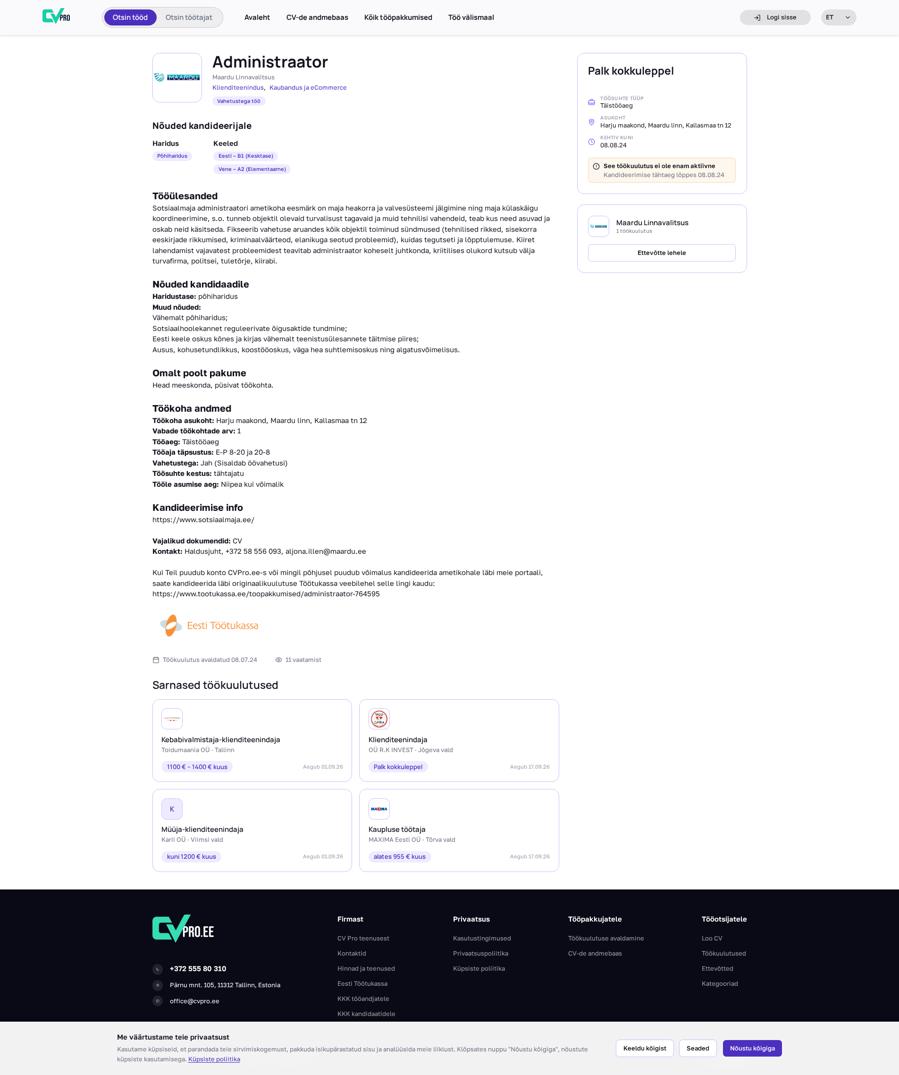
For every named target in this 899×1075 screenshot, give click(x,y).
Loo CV (712, 938)
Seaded (698, 1048)
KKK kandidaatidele (366, 1013)
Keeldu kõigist (644, 1048)
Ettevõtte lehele (662, 252)
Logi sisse (782, 17)
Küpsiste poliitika (214, 1059)
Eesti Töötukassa (362, 983)
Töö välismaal (471, 17)
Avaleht (257, 17)
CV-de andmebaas (317, 17)
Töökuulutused (724, 953)
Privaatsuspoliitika (480, 953)
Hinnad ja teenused (366, 968)
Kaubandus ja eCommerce (308, 87)
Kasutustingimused (482, 938)
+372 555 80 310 (198, 968)
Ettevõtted (717, 968)
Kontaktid (351, 953)
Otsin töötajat (189, 17)
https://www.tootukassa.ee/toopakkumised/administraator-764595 (266, 593)
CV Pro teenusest (363, 938)
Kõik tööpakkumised (398, 17)
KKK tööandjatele (363, 998)
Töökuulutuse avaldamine (606, 938)
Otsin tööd (130, 17)
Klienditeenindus (238, 87)
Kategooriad (720, 983)
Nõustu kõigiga (752, 1048)
